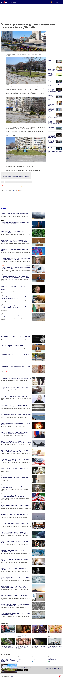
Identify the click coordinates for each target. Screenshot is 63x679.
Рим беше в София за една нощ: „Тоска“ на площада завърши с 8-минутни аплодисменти (54, 90)
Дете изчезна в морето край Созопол (51, 128)
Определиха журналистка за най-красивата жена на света (54, 659)
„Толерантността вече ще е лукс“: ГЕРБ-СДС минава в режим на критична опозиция (15, 258)
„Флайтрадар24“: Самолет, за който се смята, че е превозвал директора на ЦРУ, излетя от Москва (15, 587)
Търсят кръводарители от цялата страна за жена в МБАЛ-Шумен (15, 578)
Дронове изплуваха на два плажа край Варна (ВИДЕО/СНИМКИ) (52, 135)
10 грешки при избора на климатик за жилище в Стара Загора (55, 647)
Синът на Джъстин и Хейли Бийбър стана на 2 (23, 659)
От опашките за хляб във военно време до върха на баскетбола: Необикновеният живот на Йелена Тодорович (8, 660)
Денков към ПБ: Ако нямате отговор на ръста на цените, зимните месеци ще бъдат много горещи (15, 276)
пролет (19, 181)
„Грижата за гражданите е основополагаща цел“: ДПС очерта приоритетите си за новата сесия (15, 241)
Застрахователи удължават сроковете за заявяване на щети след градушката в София (15, 605)
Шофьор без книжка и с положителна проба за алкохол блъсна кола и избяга (14, 297)
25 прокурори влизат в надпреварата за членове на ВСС (15, 596)
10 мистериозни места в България (38, 646)
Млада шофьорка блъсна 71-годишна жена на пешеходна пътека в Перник (14, 406)
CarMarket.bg (18, 667)
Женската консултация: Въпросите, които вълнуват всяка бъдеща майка (15, 267)
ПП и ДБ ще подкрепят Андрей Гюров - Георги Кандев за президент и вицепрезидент (14, 306)
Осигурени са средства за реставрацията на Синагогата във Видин (15, 176)
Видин (2, 181)
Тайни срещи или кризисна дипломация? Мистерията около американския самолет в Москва (16, 442)
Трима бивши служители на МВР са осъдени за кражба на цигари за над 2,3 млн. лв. (55, 150)
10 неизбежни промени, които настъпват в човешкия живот (22, 647)
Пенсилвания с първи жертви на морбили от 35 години (14, 250)
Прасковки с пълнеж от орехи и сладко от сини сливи (54, 634)
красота (11, 181)
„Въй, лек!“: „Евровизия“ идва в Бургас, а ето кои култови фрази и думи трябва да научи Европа (55, 75)
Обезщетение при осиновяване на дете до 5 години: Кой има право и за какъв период (55, 68)
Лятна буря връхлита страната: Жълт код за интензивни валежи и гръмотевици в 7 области (14, 533)
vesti (33, 661)
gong (49, 661)
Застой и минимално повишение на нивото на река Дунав (16, 415)
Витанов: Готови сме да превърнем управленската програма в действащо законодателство (15, 346)
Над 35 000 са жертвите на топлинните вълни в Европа (14, 560)
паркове (6, 181)
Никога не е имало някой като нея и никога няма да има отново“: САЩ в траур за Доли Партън (55, 83)
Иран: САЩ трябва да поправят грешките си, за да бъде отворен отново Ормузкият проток (15, 495)
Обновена (49, 132)
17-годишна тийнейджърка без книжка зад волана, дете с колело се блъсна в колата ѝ (15, 355)
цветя (15, 181)
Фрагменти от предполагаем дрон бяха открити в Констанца (15, 315)
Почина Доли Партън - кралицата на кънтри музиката (13, 569)
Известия (60, 668)
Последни (13, 2)
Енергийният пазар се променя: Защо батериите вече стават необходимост (15, 223)
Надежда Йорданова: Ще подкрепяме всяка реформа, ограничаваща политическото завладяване (13, 288)
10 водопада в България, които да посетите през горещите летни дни (7, 647)
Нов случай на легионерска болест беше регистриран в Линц (12, 551)
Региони (20, 2)
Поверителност (49, 668)
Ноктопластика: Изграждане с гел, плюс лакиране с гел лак (16, 367)
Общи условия (11, 676)
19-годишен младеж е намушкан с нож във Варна (15, 477)
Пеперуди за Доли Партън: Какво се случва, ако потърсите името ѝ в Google (54, 115)
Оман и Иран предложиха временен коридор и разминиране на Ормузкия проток (14, 515)
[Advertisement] (23, 199)
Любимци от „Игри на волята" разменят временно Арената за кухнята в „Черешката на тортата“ (54, 122)
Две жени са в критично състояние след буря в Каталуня (14, 214)
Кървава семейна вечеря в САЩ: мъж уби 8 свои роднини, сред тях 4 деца (53, 97)
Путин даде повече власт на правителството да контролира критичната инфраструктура (14, 433)
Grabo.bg (30, 667)
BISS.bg (22, 667)
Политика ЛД (55, 668)
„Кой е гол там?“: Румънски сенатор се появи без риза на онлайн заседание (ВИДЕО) (15, 451)
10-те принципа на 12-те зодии (38, 634)
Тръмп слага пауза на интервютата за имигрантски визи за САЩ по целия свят (15, 460)
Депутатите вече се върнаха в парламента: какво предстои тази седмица (15, 524)
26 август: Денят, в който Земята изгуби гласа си (38, 659)
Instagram (20, 190)
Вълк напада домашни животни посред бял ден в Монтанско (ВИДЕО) (15, 486)
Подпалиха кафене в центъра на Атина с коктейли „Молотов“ (15, 424)
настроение (23, 181)
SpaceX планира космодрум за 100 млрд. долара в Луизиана (52, 110)
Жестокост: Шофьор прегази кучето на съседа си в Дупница (15, 337)
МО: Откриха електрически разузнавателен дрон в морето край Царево (15, 614)
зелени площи (29, 181)
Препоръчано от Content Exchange (57, 650)
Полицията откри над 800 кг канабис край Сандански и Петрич (13, 232)
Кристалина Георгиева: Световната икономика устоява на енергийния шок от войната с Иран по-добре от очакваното (15, 505)
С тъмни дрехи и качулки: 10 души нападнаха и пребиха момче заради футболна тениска (14, 388)
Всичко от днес (55, 156)
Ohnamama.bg (26, 667)
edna (18, 661)
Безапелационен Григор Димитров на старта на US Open (15, 542)
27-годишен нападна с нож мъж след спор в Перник (16, 378)
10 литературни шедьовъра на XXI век (8, 634)
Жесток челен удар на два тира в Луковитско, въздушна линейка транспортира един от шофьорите (55, 142)
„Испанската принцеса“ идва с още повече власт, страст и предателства (23, 634)
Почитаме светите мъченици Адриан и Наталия (14, 468)
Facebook (15, 190)
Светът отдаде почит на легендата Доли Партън (14, 396)
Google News (9, 190)
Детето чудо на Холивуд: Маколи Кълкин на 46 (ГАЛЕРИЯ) (51, 103)
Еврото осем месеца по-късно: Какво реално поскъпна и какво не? (52, 62)
